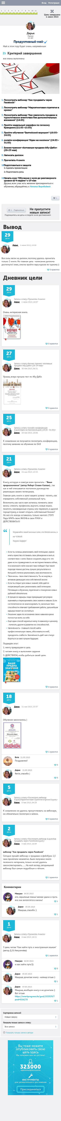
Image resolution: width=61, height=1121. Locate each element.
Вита (17, 757)
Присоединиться (30, 1089)
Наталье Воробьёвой (40, 186)
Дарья (15, 245)
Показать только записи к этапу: (17, 1023)
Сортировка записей (12, 1013)
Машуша (18, 893)
